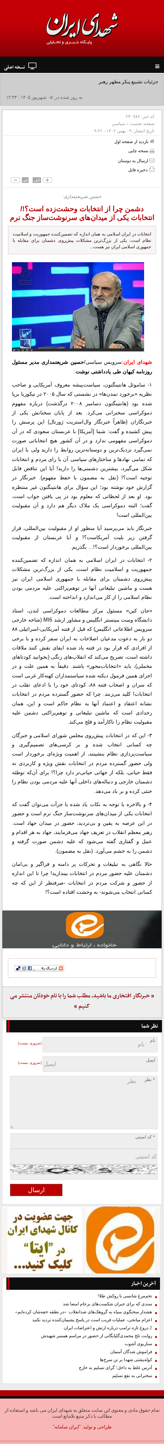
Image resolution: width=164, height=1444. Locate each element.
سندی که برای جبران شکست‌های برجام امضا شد (107, 1304)
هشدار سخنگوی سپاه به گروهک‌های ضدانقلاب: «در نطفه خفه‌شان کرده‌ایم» (83, 1312)
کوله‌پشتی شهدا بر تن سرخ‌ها (126, 1360)
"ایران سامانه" (67, 1427)
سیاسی (118, 123)
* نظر (149, 1079)
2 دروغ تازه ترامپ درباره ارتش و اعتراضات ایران (108, 1328)
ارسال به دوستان (133, 160)
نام (152, 1040)
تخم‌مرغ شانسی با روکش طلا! (125, 1296)
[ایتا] (82, 929)
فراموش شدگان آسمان (131, 1352)
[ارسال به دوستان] (151, 160)
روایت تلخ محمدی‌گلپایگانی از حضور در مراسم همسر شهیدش (96, 1336)
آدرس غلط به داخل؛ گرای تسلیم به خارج (115, 1368)
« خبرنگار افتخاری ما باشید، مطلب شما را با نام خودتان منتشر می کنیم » (82, 1001)
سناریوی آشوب (138, 1344)
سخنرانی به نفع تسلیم (132, 1375)
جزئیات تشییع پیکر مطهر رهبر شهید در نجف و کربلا (107, 81)
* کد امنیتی (145, 1137)
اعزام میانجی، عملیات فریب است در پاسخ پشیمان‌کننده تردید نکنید (92, 1320)
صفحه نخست (142, 123)
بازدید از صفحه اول (132, 141)
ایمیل (150, 1060)
